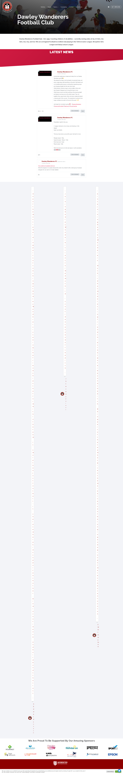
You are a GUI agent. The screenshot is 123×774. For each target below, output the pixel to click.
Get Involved (116, 7)
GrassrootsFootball (58, 106)
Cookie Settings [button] (110, 771)
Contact (71, 7)
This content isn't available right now (46, 165)
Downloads (79, 7)
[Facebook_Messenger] (119, 770)
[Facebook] (108, 7)
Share (83, 111)
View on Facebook (74, 110)
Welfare (43, 7)
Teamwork (66, 106)
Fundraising (64, 7)
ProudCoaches (73, 106)
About (49, 7)
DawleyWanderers (77, 104)
